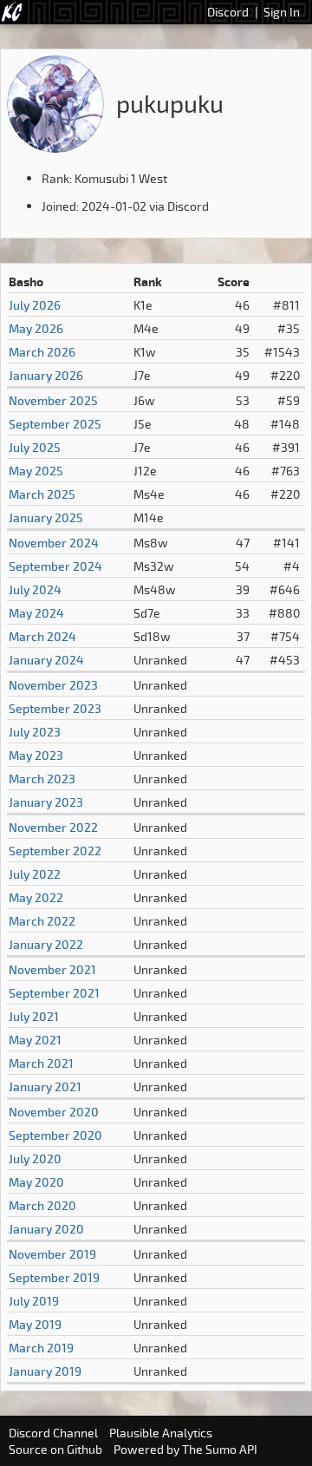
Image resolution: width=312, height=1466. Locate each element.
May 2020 (36, 1182)
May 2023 (36, 755)
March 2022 (42, 921)
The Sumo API (219, 1449)
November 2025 (53, 400)
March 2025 (42, 494)
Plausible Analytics (160, 1432)
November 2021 (52, 969)
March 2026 (42, 352)
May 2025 (36, 470)
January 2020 (46, 1229)
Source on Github (55, 1449)
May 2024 (36, 613)
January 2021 (45, 1086)
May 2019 (35, 1324)
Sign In (281, 11)
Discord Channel (53, 1432)
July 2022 (35, 874)
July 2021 (34, 1016)
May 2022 (36, 897)
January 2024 (46, 659)
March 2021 (41, 1063)
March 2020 (42, 1205)
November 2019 (52, 1254)
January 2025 (46, 517)
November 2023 (53, 685)
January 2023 (46, 802)
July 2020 (35, 1158)
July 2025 (35, 447)
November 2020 (54, 1111)
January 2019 (45, 1371)
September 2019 (54, 1277)
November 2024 (54, 542)
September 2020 (55, 1135)
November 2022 (53, 827)
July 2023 (35, 731)
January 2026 (46, 375)
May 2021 (35, 1039)
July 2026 (35, 305)
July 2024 (35, 589)
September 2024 (55, 566)
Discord (228, 11)
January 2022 (46, 944)
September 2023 (55, 708)
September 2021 (54, 993)
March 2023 (42, 778)
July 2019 (34, 1301)
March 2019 (41, 1347)
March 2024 (42, 636)
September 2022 (55, 850)
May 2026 (36, 328)
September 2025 (55, 424)
